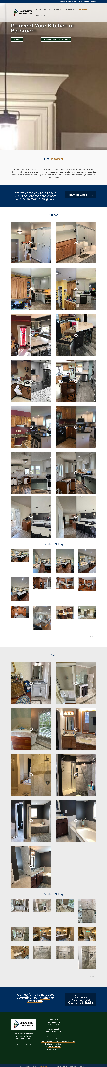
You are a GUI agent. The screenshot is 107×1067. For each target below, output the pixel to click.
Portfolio (82, 9)
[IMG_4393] (20, 561)
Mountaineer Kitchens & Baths (23, 1033)
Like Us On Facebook (54, 1044)
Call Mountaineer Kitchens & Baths (56, 40)
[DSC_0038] (20, 617)
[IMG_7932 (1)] (65, 619)
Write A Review (54, 1049)
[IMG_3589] (20, 940)
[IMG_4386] (87, 572)
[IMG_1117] (87, 940)
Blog (51, 1066)
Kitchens (57, 9)
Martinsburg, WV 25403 (23, 1038)
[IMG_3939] (42, 629)
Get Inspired (44, 1066)
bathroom (34, 1000)
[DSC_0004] (42, 589)
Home (38, 9)
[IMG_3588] (20, 912)
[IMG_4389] (20, 601)
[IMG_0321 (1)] (87, 619)
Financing (86, 1)
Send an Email (77, 1)
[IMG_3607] (65, 912)
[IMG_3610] (87, 922)
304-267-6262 (54, 1039)
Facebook (93, 1)
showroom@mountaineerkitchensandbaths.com (58, 1041)
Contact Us (41, 16)
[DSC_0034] (65, 589)
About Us (47, 9)
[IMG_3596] (42, 912)
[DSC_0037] (87, 590)
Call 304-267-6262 (65, 1)
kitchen (45, 997)
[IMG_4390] (65, 572)
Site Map (65, 1066)
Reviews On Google (54, 1047)
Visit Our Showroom (23, 1044)
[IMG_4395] (42, 572)
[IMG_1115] (65, 940)
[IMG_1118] (20, 958)
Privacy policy (82, 1066)
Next (93, 636)
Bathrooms (69, 9)
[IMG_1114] (42, 940)
